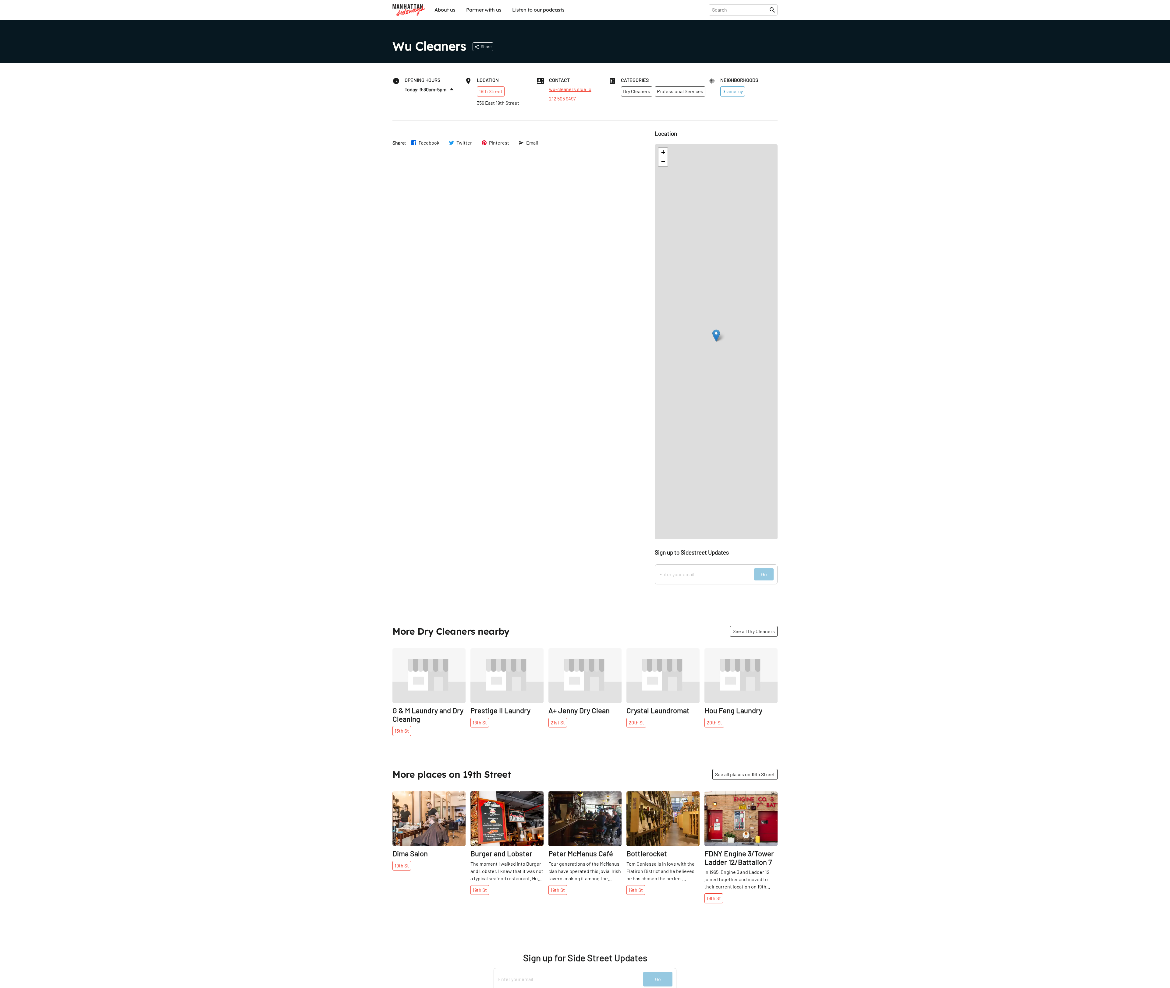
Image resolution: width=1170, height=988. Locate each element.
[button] (716, 335)
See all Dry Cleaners (754, 631)
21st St (558, 722)
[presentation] (740, 10)
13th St (402, 731)
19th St (402, 865)
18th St (480, 722)
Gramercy (732, 91)
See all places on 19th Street (745, 774)
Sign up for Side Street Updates (585, 957)
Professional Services (680, 91)
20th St (636, 722)
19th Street (490, 91)
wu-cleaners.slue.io (570, 89)
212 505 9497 (562, 98)
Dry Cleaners (636, 91)
